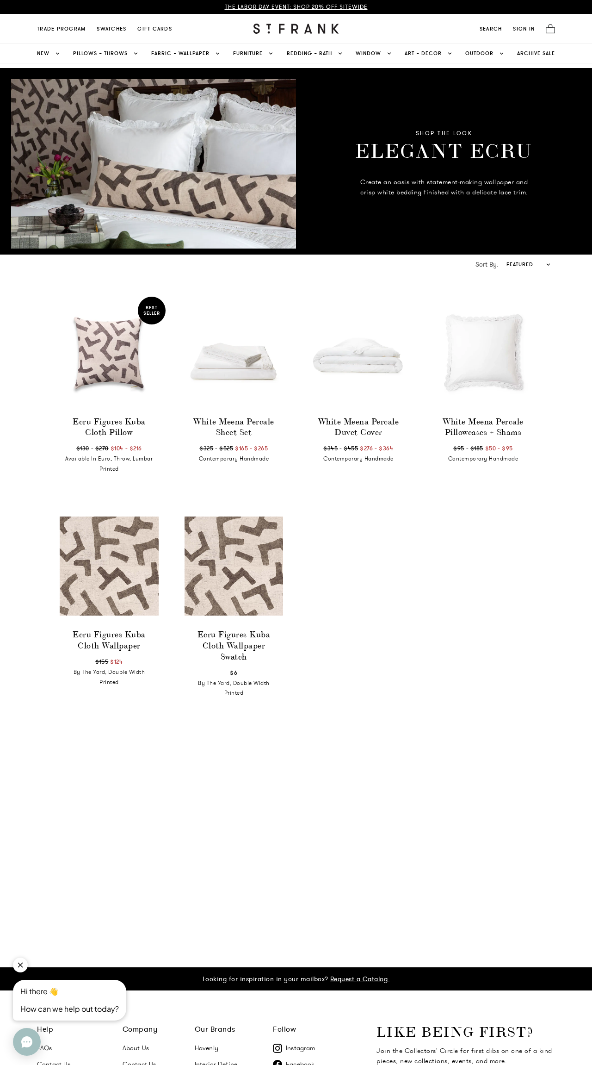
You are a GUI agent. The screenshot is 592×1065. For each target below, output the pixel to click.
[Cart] (547, 29)
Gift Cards (154, 28)
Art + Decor (423, 53)
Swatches (111, 28)
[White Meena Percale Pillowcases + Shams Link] (483, 353)
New (43, 53)
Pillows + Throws (100, 53)
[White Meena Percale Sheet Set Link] (234, 353)
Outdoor (479, 53)
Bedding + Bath (309, 53)
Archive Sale (536, 53)
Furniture (248, 53)
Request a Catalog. (360, 979)
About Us (136, 1048)
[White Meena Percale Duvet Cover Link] (358, 353)
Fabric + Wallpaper (180, 53)
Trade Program (61, 28)
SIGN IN (524, 28)
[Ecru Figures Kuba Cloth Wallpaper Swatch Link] (234, 566)
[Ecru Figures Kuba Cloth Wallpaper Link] (109, 566)
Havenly (206, 1048)
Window (368, 53)
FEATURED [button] (519, 264)
